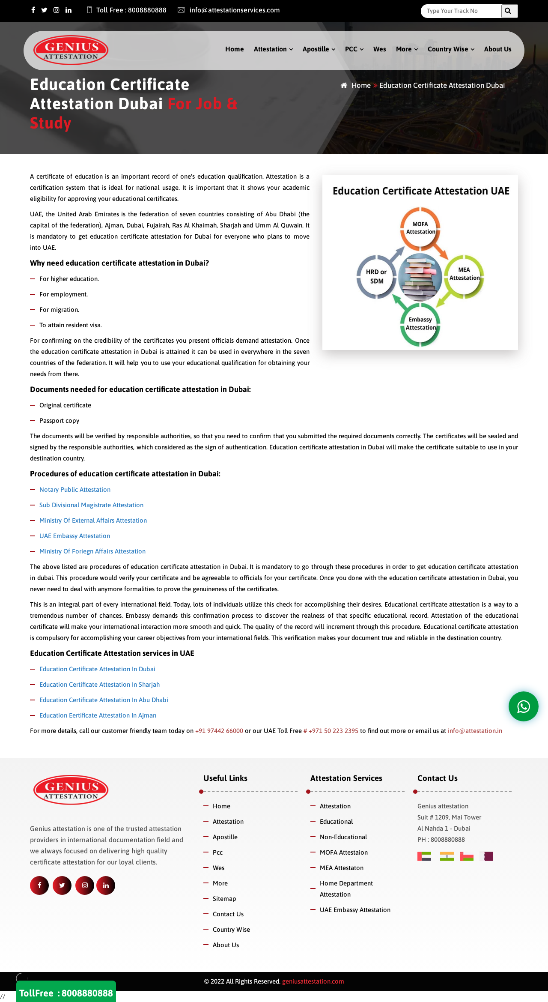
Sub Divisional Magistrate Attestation (91, 504)
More (404, 49)
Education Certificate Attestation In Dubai (97, 669)
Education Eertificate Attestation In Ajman (97, 715)
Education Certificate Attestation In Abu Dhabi (103, 699)
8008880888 (87, 993)
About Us (498, 49)
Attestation (270, 49)
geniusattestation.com (312, 981)
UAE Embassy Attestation (74, 535)
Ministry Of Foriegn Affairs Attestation (92, 551)
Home (234, 49)
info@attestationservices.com (234, 10)
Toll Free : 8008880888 (131, 10)
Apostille (316, 49)
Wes (379, 49)
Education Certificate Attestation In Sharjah (99, 684)
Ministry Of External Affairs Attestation (93, 520)
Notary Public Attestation (74, 489)
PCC (351, 49)
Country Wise (448, 49)
